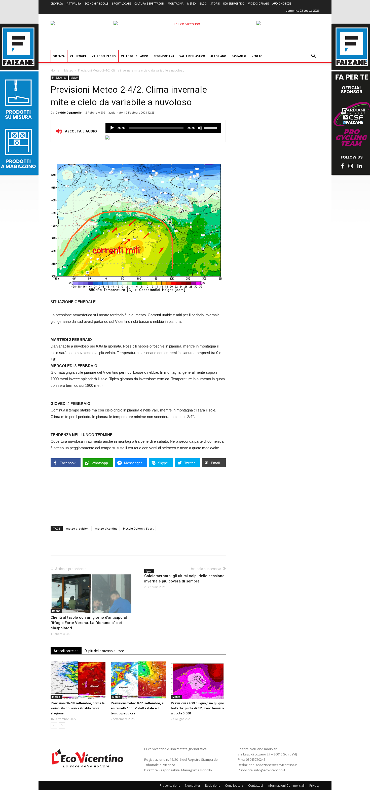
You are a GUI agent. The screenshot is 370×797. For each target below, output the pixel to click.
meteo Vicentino (106, 528)
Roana (56, 611)
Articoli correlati (66, 651)
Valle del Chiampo (134, 56)
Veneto (257, 56)
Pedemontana (164, 56)
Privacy (314, 785)
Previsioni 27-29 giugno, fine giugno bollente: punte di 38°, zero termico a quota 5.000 (197, 708)
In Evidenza (59, 77)
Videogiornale (258, 3)
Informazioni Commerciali (286, 785)
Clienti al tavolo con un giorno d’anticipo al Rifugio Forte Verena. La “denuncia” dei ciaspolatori (89, 622)
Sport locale (121, 3)
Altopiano (218, 56)
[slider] (211, 127)
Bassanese (239, 56)
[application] (163, 128)
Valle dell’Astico (192, 56)
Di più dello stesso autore (104, 651)
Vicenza (59, 56)
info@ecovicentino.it (269, 770)
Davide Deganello (68, 112)
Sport (149, 571)
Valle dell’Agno (104, 56)
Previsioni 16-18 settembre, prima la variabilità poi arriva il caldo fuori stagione (77, 708)
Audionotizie (281, 3)
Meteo (191, 3)
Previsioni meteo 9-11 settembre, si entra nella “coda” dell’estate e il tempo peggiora (137, 708)
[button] (313, 56)
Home (55, 70)
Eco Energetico (233, 3)
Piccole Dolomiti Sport (138, 528)
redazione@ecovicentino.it (276, 765)
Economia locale (96, 3)
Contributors (234, 785)
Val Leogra (78, 56)
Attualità (74, 3)
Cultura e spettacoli (149, 3)
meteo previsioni (77, 528)
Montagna (175, 3)
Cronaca (57, 3)
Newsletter (192, 785)
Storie (214, 3)
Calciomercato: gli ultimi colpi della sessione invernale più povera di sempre (184, 578)
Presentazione (170, 785)
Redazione (212, 785)
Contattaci (255, 785)
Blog (203, 3)
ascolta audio (112, 127)
